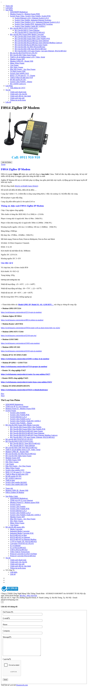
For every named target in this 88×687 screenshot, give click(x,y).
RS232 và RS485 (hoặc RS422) (26, 186)
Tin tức (8, 90)
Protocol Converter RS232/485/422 (23, 556)
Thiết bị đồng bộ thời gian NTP (21, 78)
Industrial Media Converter (20, 531)
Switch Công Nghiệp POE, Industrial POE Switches (34, 24)
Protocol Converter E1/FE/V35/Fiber (23, 554)
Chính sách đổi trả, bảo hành (20, 96)
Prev (2, 394)
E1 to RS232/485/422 (18, 548)
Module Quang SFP (17, 59)
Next (2, 396)
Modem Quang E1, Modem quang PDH (24, 502)
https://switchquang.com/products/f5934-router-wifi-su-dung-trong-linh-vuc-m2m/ (30, 328)
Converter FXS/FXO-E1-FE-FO (22, 543)
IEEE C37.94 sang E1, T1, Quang (22, 75)
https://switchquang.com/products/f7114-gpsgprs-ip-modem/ (24, 366)
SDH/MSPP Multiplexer (19, 12)
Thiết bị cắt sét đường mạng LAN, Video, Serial (27, 57)
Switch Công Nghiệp (17, 413)
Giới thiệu (9, 8)
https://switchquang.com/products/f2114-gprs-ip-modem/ (21, 312)
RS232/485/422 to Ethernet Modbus (23, 539)
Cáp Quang (14, 65)
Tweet (3, 164)
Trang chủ (9, 6)
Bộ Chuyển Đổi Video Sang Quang (23, 55)
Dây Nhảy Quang (16, 67)
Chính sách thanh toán (18, 92)
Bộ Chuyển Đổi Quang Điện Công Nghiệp (30, 36)
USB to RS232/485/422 (19, 550)
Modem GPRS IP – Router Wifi (21, 61)
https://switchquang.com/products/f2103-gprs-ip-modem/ (21, 351)
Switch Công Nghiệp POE (19, 415)
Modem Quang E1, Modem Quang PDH (25, 14)
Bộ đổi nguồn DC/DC (18, 80)
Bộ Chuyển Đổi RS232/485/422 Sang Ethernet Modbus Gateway (38, 43)
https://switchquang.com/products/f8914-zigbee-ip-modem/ (22, 320)
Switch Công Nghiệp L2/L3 (20, 419)
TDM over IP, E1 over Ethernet (17, 406)
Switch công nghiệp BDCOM (16, 484)
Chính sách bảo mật (17, 98)
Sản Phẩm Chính (12, 496)
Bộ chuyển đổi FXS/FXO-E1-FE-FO (23, 53)
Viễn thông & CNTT (17, 88)
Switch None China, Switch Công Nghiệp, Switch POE (30, 16)
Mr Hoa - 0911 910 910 (28, 596)
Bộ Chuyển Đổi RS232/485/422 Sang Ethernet (32, 41)
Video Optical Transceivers (20, 552)
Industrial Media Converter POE (22, 533)
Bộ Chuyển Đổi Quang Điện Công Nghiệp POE (32, 39)
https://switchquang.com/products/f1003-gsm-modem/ (20, 343)
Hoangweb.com (22, 685)
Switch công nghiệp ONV (19, 73)
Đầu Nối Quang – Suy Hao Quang (22, 69)
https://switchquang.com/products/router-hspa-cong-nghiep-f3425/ (26, 382)
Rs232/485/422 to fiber (18, 535)
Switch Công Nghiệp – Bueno (21, 82)
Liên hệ (8, 102)
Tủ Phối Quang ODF (18, 71)
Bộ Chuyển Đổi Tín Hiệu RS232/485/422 (30, 47)
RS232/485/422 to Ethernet (20, 537)
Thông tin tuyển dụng (18, 100)
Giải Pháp (9, 86)
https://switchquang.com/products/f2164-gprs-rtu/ (18, 335)
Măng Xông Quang (17, 63)
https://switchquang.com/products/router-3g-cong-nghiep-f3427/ (25, 374)
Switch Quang (11, 411)
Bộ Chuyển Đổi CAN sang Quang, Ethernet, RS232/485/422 (32, 437)
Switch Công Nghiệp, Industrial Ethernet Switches (33, 20)
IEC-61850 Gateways (18, 84)
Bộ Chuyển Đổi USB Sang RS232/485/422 (30, 49)
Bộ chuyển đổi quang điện (15, 527)
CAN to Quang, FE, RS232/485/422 (23, 541)
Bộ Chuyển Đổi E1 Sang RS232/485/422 (30, 32)
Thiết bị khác (10, 480)
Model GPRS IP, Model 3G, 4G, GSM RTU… (36, 304)
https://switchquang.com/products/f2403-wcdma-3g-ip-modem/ (25, 359)
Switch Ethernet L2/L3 (18, 417)
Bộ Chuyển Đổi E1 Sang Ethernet (27, 30)
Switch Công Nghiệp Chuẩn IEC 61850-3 (30, 26)
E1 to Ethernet (15, 546)
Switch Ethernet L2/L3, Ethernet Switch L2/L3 (32, 18)
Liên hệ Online (6, 162)
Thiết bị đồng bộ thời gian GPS (17, 474)
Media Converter (16, 529)
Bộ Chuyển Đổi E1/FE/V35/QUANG (24, 28)
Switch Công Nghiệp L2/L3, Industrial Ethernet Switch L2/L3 (37, 22)
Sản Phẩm (9, 10)
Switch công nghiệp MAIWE (16, 482)
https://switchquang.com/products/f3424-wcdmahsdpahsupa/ (24, 390)
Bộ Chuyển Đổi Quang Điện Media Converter (27, 34)
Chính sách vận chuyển (18, 94)
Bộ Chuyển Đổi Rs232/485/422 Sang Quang (31, 45)
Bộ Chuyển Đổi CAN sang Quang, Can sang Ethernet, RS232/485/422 (40, 51)
